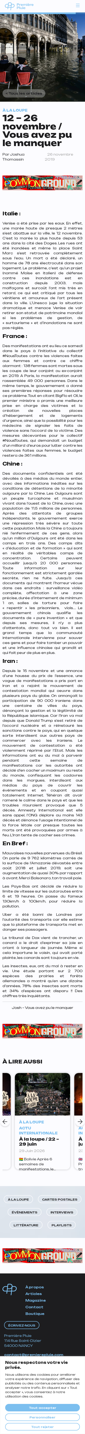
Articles (33, 1294)
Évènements (24, 1212)
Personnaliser (42, 1417)
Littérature (26, 1225)
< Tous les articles (24, 93)
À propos (34, 1287)
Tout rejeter (42, 1427)
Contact (34, 1307)
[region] (42, 1395)
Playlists (62, 1225)
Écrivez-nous (21, 1325)
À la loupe (18, 1199)
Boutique (34, 1314)
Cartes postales (59, 1199)
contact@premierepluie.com (33, 1355)
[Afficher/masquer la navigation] (78, 5)
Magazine (35, 1300)
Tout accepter (42, 1408)
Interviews (62, 1212)
